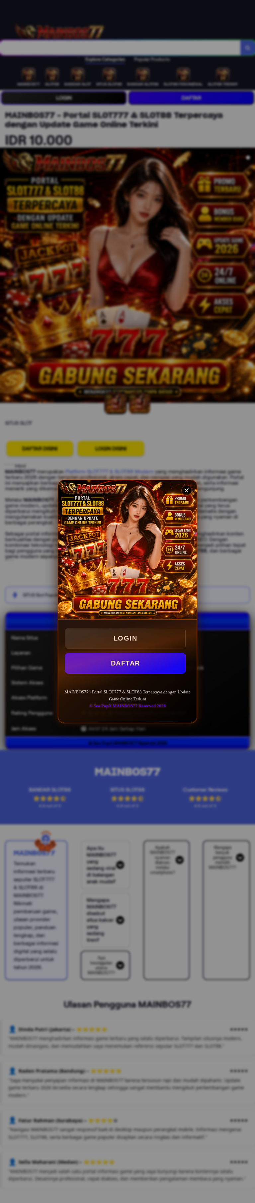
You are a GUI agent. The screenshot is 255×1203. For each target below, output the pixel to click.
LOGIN (125, 638)
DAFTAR (125, 663)
